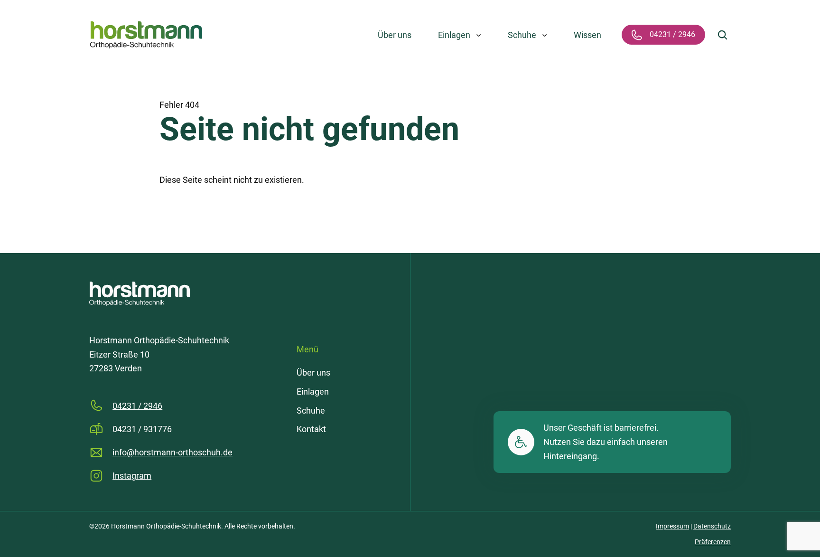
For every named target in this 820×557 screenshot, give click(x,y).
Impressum (672, 526)
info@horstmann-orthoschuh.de (172, 452)
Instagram (131, 476)
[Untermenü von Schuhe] (545, 35)
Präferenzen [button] (713, 542)
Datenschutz (712, 526)
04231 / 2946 (137, 406)
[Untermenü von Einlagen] (478, 35)
